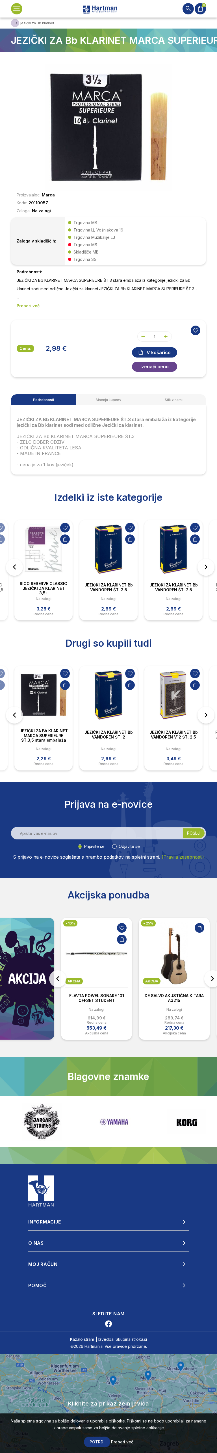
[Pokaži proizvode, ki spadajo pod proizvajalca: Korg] (114, 1121)
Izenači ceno (154, 366)
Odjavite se (129, 846)
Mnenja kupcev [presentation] (108, 400)
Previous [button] (14, 567)
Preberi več (122, 1441)
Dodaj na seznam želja (65, 527)
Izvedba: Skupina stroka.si (122, 1339)
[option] (43, 570)
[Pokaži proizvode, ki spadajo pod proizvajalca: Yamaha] (42, 1122)
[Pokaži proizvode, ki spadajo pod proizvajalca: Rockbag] (186, 1121)
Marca (48, 194)
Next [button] (206, 567)
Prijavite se (94, 846)
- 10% (70, 923)
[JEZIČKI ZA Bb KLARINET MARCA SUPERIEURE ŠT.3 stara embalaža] (108, 126)
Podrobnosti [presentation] (43, 400)
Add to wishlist (195, 330)
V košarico (159, 352)
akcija (74, 981)
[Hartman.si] (41, 1191)
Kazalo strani (82, 1339)
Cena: (25, 348)
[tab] (43, 399)
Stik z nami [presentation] (174, 400)
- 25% (148, 923)
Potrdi (97, 1441)
